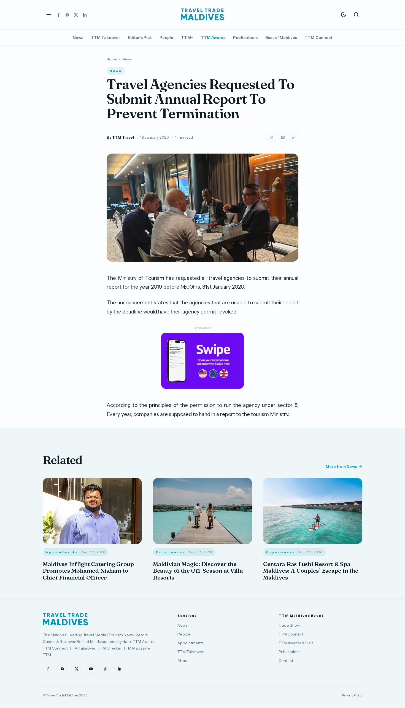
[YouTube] (91, 669)
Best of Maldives (281, 37)
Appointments (190, 642)
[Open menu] (49, 15)
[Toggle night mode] (343, 15)
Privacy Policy (352, 695)
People (166, 37)
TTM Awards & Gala (296, 642)
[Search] (356, 15)
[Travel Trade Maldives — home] (202, 14)
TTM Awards (213, 37)
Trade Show (289, 625)
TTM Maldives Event (301, 615)
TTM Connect (318, 37)
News (78, 37)
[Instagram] (67, 14)
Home (112, 59)
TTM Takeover (105, 37)
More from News (341, 466)
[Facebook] (58, 14)
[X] (76, 14)
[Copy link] (293, 137)
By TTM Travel (120, 137)
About (183, 660)
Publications (245, 37)
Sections (187, 615)
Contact (286, 660)
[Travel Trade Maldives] (65, 619)
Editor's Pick (140, 37)
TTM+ (187, 37)
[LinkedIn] (84, 14)
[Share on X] (271, 137)
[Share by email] (282, 137)
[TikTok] (105, 669)
